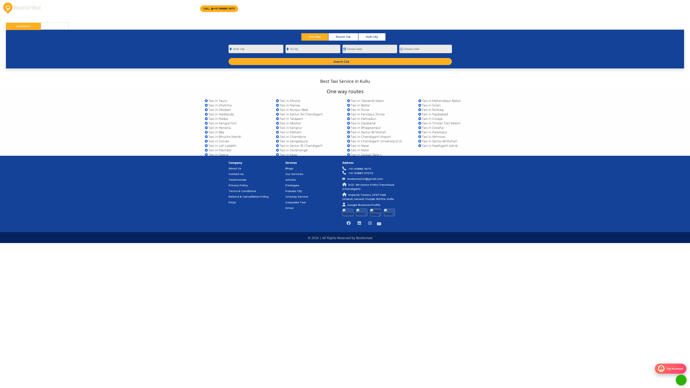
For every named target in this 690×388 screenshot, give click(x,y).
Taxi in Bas (216, 132)
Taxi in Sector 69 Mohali (368, 132)
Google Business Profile (363, 205)
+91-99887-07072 (360, 173)
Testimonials (237, 179)
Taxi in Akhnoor (433, 136)
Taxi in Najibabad (434, 114)
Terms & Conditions (242, 191)
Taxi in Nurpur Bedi (293, 110)
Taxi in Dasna (218, 154)
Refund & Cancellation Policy (249, 196)
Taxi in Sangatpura (293, 141)
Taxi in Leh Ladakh (222, 145)
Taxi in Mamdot (220, 150)
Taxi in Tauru (217, 101)
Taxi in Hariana (219, 128)
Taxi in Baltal (360, 105)
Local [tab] (54, 26)
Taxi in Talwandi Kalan (367, 101)
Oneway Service (296, 196)
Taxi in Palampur (434, 132)
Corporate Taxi (127, 8)
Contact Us (180, 8)
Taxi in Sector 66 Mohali (439, 141)
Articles (290, 179)
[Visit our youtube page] (379, 224)
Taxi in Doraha (432, 128)
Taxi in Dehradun (363, 119)
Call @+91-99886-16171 (219, 8)
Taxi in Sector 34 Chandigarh (301, 114)
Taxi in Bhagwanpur (365, 128)
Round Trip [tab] (343, 36)
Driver (289, 208)
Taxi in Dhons (289, 101)
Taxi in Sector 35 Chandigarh (301, 145)
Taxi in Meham (290, 132)
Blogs (289, 168)
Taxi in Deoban (219, 110)
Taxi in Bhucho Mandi (224, 136)
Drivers (155, 8)
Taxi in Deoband (362, 123)
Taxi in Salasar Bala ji (366, 154)
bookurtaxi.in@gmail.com (365, 179)
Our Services (294, 174)
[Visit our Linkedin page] (359, 223)
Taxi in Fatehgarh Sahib (439, 145)
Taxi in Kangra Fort (222, 123)
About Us (73, 8)
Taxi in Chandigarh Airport (370, 136)
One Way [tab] (315, 36)
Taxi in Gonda (218, 141)
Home (55, 8)
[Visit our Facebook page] (348, 223)
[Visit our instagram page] (369, 223)
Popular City (293, 191)
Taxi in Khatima (220, 105)
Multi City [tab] (372, 36)
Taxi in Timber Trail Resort (441, 123)
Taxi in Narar (359, 145)
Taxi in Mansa (289, 105)
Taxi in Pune (359, 110)
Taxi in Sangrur (290, 128)
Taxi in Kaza (288, 154)
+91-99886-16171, (360, 168)
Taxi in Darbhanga (293, 150)
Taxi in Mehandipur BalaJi (441, 101)
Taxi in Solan (431, 105)
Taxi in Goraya (432, 119)
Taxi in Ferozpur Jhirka (367, 114)
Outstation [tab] (23, 26)
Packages (98, 8)
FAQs (232, 202)
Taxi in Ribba (218, 119)
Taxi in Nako (359, 150)
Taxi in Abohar (290, 123)
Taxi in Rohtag (432, 110)
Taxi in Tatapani (291, 119)
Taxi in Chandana (292, 136)
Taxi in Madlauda (221, 114)
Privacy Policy (238, 185)
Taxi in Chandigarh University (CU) (376, 141)
